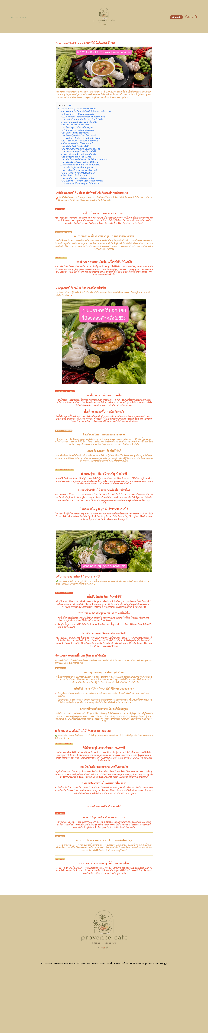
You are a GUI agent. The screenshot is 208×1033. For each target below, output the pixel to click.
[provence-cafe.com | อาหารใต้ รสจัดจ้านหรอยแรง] (104, 16)
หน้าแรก (14, 17)
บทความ (23, 17)
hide (69, 105)
